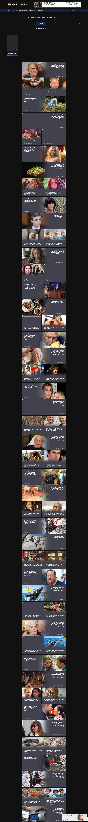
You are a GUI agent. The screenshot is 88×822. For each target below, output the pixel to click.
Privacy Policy (23, 10)
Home (8, 10)
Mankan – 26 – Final (12, 53)
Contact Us (41, 10)
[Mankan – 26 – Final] (12, 43)
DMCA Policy (32, 10)
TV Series (14, 10)
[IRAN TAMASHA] (18, 4)
